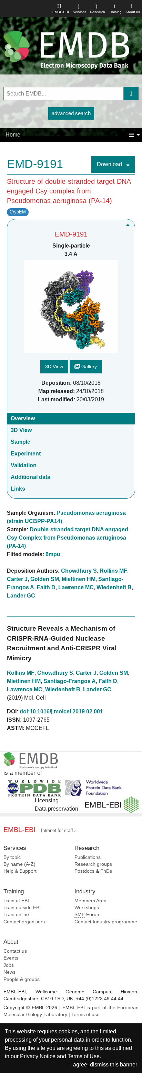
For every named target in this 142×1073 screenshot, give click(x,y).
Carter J (17, 579)
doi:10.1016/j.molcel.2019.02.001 (61, 711)
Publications (87, 857)
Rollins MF (113, 571)
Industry (84, 891)
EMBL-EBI (60, 12)
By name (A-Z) (19, 864)
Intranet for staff (57, 830)
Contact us (15, 951)
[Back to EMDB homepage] (66, 49)
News (9, 972)
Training (115, 12)
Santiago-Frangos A (69, 681)
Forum (87, 914)
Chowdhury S (79, 571)
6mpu (52, 554)
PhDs (106, 871)
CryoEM (18, 211)
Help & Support (20, 871)
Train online (16, 914)
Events (10, 958)
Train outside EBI (22, 907)
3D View (54, 366)
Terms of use (85, 1014)
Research (97, 12)
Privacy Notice (37, 1056)
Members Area (90, 900)
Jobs (8, 965)
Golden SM (44, 579)
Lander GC (21, 596)
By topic (12, 857)
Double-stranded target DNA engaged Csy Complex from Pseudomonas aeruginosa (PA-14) (67, 538)
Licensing (47, 800)
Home (13, 135)
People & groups (21, 979)
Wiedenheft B (114, 587)
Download (110, 164)
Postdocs (84, 871)
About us (132, 12)
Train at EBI (16, 900)
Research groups (93, 864)
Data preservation (56, 809)
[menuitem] (13, 134)
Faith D (46, 587)
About (10, 942)
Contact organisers (24, 921)
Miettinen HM (78, 579)
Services (79, 12)
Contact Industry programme (105, 921)
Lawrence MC (76, 587)
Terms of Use (84, 1056)
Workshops (86, 907)
